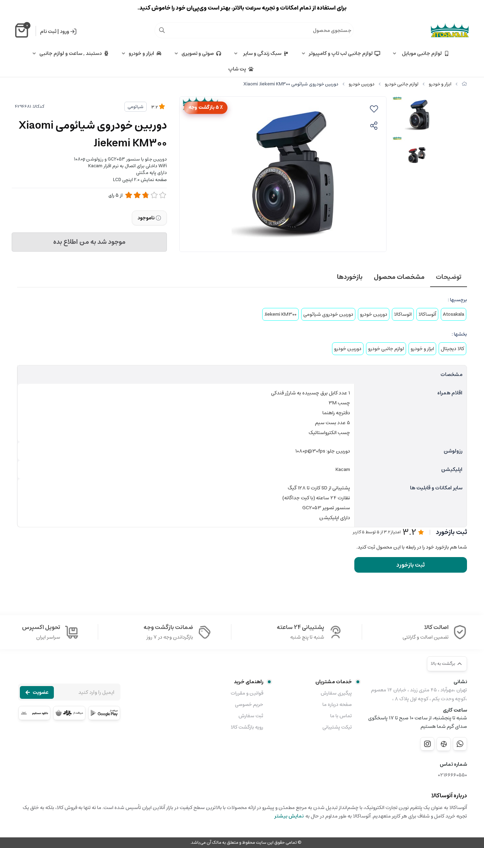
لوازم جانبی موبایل (421, 53)
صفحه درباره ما (337, 704)
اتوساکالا (403, 314)
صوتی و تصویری (197, 53)
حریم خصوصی (249, 704)
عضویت (41, 692)
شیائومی (135, 107)
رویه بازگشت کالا (247, 727)
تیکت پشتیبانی (337, 727)
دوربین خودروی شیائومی (328, 314)
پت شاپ (237, 69)
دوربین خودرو (362, 84)
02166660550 (452, 775)
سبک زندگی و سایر (261, 53)
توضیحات (448, 277)
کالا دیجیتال (452, 348)
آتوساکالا (427, 314)
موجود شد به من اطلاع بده (89, 242)
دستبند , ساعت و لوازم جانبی (70, 53)
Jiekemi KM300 (280, 314)
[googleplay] (104, 713)
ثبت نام (48, 31)
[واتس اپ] (460, 744)
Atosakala (453, 314)
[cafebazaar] (69, 713)
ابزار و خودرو (141, 53)
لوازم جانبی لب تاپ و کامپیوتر (341, 53)
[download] (34, 713)
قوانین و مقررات (247, 693)
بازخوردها (349, 277)
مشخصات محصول (399, 277)
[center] (162, 30)
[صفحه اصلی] (464, 84)
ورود (64, 31)
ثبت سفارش (250, 715)
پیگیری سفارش (336, 693)
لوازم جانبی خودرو (401, 84)
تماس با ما (341, 715)
